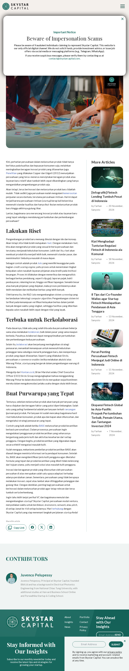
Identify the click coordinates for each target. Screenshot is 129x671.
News (67, 626)
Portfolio (85, 617)
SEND (118, 634)
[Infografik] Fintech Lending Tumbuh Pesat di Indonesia (106, 197)
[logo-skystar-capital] (15, 6)
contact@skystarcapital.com (64, 58)
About (67, 617)
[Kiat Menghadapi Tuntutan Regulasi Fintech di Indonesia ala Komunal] (107, 220)
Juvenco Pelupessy (36, 575)
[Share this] (32, 527)
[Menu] (122, 6)
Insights (68, 622)
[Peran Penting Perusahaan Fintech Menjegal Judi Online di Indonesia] (107, 331)
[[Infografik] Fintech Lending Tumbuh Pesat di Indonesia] (107, 168)
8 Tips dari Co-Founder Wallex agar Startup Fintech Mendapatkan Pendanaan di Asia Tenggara (106, 303)
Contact (84, 622)
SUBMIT (116, 644)
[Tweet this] (41, 527)
